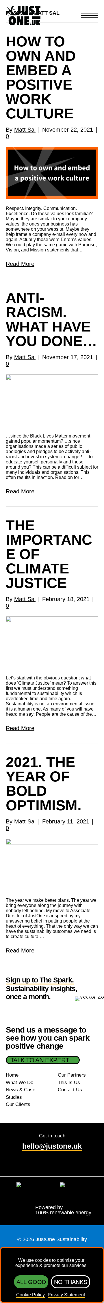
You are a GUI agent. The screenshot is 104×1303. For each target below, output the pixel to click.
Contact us (70, 1089)
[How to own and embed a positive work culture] (52, 172)
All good (31, 1282)
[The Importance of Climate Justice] (52, 642)
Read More (20, 264)
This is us (69, 1082)
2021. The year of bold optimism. (43, 783)
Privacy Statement (66, 1294)
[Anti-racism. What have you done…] (52, 400)
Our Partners (72, 1075)
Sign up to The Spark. (40, 980)
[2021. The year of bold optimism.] (52, 864)
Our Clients (18, 1104)
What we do (19, 1082)
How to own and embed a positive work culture (41, 77)
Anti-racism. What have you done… (51, 319)
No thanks (70, 1282)
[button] (89, 16)
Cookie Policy (30, 1294)
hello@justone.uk (52, 1146)
